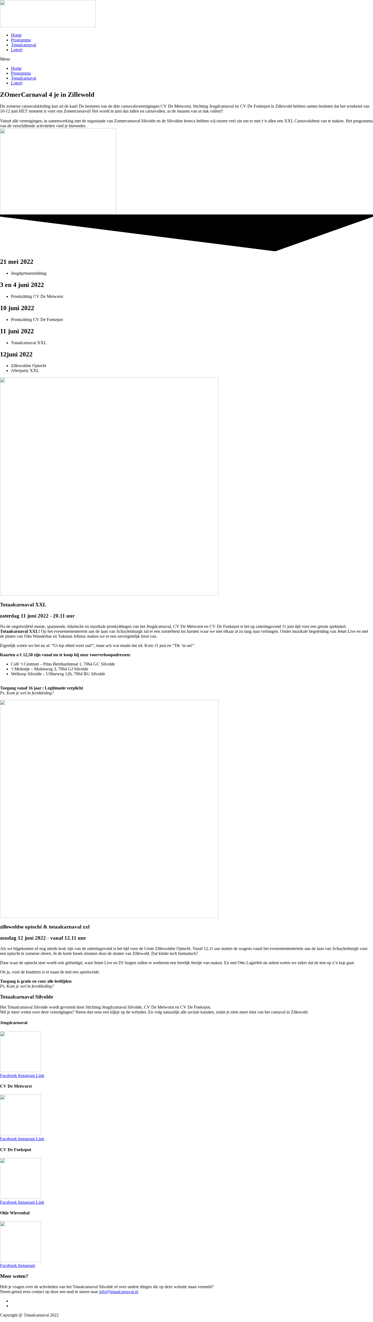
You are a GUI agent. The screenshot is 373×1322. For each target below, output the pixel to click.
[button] (186, 59)
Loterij (16, 49)
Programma (21, 40)
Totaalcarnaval (23, 45)
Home (16, 35)
